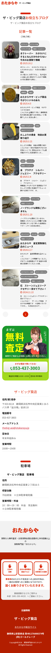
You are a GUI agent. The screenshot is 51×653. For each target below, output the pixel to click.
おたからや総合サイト (25, 627)
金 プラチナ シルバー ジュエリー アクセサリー (33, 171)
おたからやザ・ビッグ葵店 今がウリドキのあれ (34, 98)
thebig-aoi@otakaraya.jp (15, 428)
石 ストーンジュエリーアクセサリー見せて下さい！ (33, 287)
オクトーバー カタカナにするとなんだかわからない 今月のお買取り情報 (34, 57)
